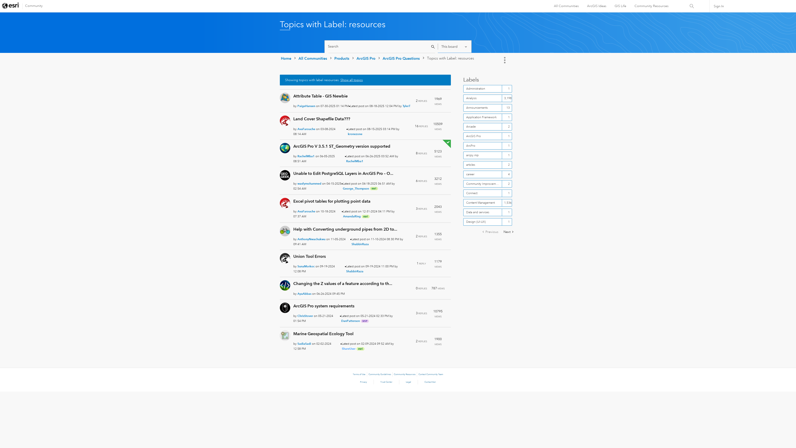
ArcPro (470, 145)
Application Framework (481, 117)
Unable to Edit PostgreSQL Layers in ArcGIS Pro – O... (343, 173)
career (470, 174)
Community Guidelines (380, 374)
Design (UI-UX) (476, 222)
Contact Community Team (431, 374)
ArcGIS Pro (366, 58)
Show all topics (351, 80)
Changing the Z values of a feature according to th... (342, 283)
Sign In (719, 6)
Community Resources (652, 6)
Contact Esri (430, 382)
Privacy (363, 382)
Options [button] (505, 60)
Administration (475, 88)
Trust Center (386, 382)
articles (470, 165)
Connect (471, 193)
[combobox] (382, 46)
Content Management (480, 203)
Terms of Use (359, 374)
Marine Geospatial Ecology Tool (323, 333)
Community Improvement (483, 184)
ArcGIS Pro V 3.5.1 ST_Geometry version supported (341, 146)
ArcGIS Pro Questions (401, 58)
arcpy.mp (472, 155)
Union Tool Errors (309, 256)
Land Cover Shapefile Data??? (321, 118)
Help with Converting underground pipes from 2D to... (345, 229)
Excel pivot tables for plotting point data (331, 201)
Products (341, 58)
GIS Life (620, 6)
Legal (408, 382)
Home (286, 58)
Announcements (477, 108)
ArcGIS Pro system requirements (323, 305)
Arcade (471, 126)
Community (34, 6)
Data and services (477, 212)
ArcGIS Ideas (596, 6)
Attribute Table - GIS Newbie (320, 96)
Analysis (471, 98)
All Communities (566, 6)
